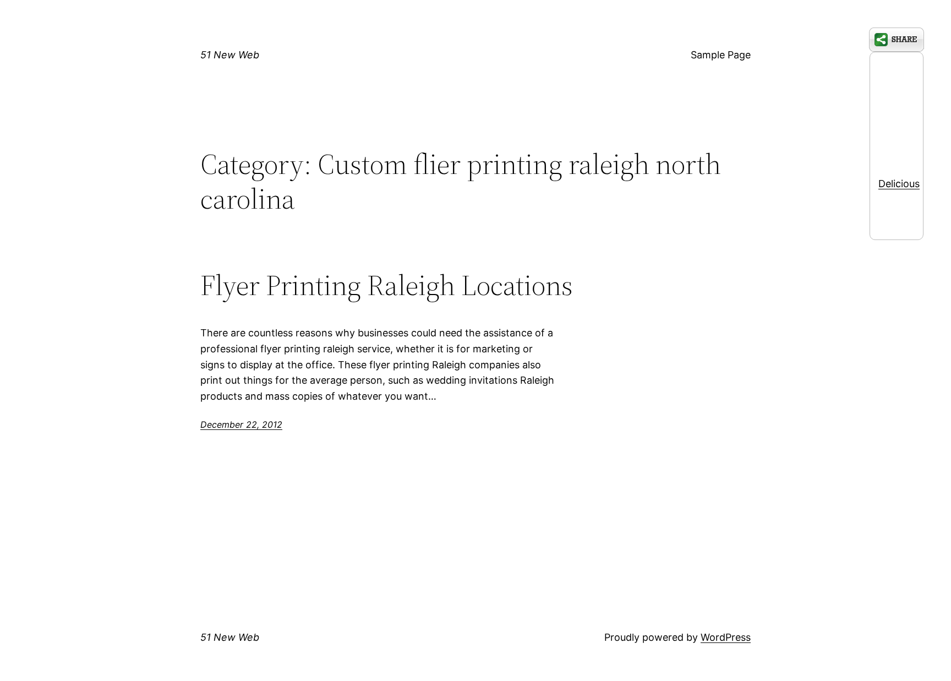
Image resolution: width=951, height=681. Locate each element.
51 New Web (229, 55)
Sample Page (721, 55)
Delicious (899, 183)
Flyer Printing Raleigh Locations (386, 285)
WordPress (726, 637)
